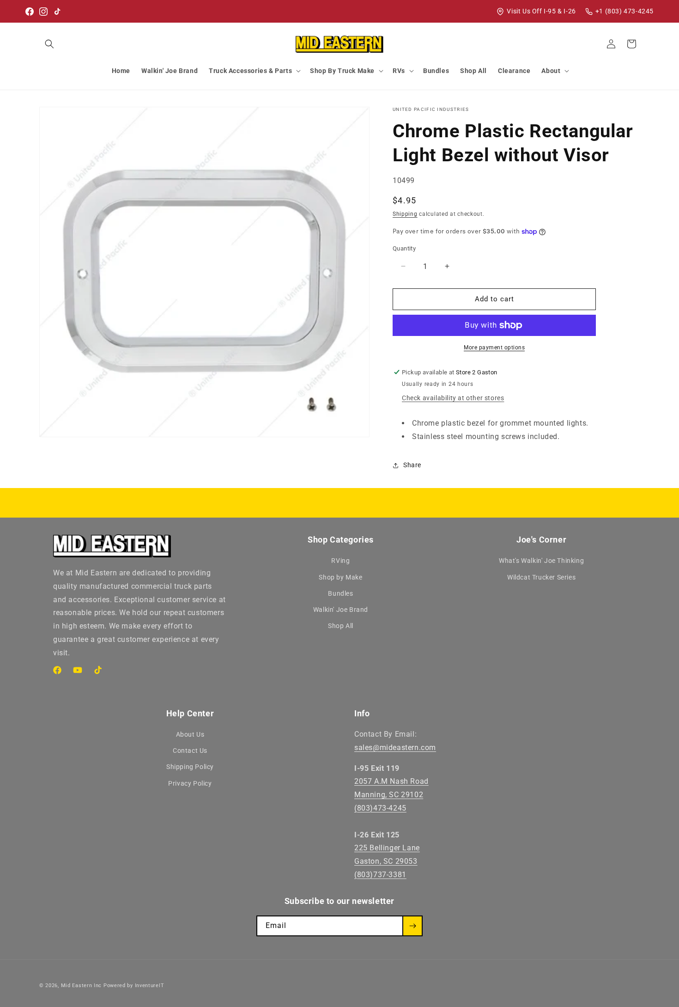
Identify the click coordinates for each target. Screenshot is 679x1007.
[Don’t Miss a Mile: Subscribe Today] (412, 925)
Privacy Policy (190, 783)
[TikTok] (57, 11)
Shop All (340, 625)
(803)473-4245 (380, 808)
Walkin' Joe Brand (340, 609)
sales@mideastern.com (395, 747)
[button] (49, 44)
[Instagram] (43, 11)
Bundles (340, 593)
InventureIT (149, 986)
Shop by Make (340, 577)
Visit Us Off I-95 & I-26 (541, 11)
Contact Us (190, 750)
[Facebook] (29, 11)
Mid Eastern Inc (81, 986)
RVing (340, 561)
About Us (190, 734)
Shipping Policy (190, 767)
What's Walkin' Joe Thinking (541, 561)
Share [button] (412, 465)
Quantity (404, 248)
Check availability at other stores (453, 398)
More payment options (494, 347)
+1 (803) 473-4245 (624, 11)
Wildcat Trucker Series (541, 577)
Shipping (405, 214)
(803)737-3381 (380, 874)
